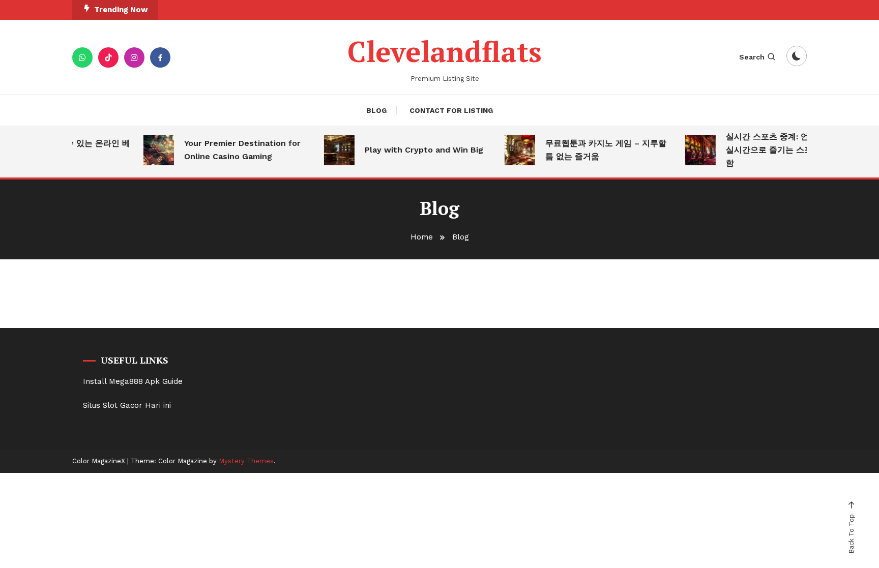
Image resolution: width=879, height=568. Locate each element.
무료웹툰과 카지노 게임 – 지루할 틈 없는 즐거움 (601, 149)
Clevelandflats (444, 51)
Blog (376, 110)
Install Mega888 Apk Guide (133, 381)
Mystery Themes (246, 461)
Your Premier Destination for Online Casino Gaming (238, 149)
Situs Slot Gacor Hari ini (127, 405)
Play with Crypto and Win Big (419, 150)
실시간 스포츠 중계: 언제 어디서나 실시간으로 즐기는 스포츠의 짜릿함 (784, 150)
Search (752, 57)
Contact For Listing (451, 110)
